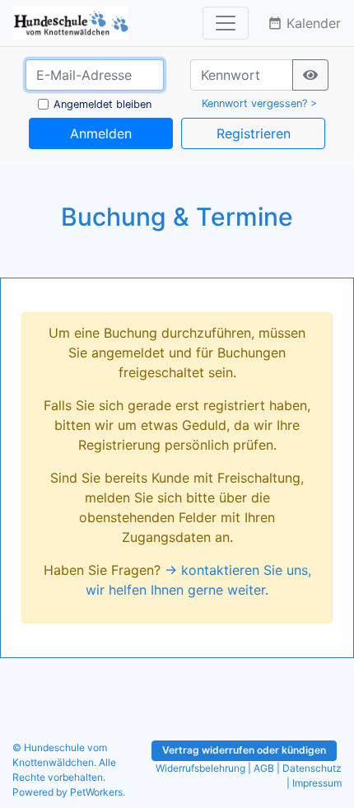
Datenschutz (312, 768)
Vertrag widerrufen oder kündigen (244, 750)
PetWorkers (96, 792)
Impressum (317, 783)
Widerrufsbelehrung (200, 768)
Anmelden (101, 133)
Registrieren (254, 133)
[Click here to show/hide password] (310, 75)
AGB (264, 768)
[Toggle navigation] (226, 23)
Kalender (304, 23)
